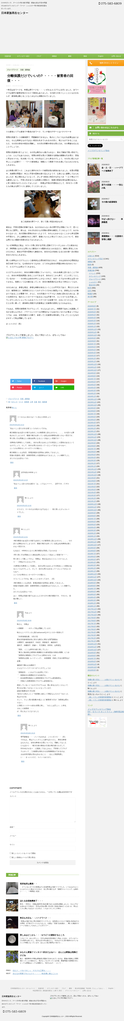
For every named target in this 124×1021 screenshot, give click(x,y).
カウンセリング (95, 276)
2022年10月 (92, 440)
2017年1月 (92, 641)
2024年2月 (92, 393)
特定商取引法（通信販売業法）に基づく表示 (47, 991)
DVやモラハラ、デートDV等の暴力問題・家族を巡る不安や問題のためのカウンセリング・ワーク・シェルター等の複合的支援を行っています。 (24, 1004)
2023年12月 (92, 399)
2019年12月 (92, 539)
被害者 (44, 402)
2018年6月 (92, 591)
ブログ (38, 56)
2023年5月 (92, 420)
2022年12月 (92, 434)
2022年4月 (92, 457)
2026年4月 (92, 318)
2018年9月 (92, 583)
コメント (13, 796)
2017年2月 (92, 638)
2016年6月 (92, 661)
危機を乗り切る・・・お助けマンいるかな (104, 680)
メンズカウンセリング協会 (98, 151)
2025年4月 (92, 353)
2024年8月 (92, 376)
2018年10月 (92, 580)
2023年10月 (92, 405)
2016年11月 (92, 647)
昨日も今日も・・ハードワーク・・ (35, 918)
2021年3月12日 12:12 (17, 425)
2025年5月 (92, 350)
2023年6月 (92, 417)
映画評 (90, 294)
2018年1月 (92, 606)
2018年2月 (92, 603)
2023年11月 (92, 402)
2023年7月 (92, 414)
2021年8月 (92, 481)
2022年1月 (92, 466)
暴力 (39, 402)
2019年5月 (92, 559)
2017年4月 (92, 632)
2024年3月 (92, 391)
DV (9, 402)
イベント (92, 273)
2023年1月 (92, 431)
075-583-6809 (111, 3)
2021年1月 (92, 501)
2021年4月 (92, 492)
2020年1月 (92, 536)
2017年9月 (92, 618)
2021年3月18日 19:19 (28, 733)
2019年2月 (92, 568)
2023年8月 (92, 411)
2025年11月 (92, 332)
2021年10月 (92, 475)
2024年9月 (92, 373)
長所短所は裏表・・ (28, 884)
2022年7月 (92, 449)
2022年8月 (92, 446)
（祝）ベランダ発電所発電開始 (99, 697)
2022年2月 (92, 463)
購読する (95, 133)
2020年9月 (92, 513)
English (100, 56)
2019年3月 (92, 565)
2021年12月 (92, 469)
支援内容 (8, 56)
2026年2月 (92, 324)
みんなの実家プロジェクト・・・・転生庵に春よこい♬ (35, 973)
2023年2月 (92, 428)
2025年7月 (92, 344)
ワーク (21, 402)
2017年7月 (92, 624)
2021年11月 (92, 472)
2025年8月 (92, 341)
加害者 (26, 402)
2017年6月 (92, 626)
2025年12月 (92, 329)
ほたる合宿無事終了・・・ (31, 901)
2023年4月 (92, 423)
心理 (31, 402)
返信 (11, 462)
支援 (35, 402)
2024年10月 (92, 370)
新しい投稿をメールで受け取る (23, 857)
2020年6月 (92, 522)
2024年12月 (92, 364)
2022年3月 (92, 460)
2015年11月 (92, 664)
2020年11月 (92, 507)
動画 (85, 56)
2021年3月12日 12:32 (24, 505)
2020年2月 (92, 533)
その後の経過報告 (109, 202)
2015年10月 (92, 667)
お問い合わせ (116, 56)
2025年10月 (92, 335)
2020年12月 (92, 504)
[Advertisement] (62, 35)
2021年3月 (92, 495)
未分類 (90, 297)
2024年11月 (92, 367)
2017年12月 (92, 609)
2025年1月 (92, 361)
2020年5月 (92, 524)
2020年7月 (92, 519)
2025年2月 (92, 358)
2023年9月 (92, 408)
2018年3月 (92, 600)
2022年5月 (92, 455)
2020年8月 (92, 516)
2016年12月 (92, 644)
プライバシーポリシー (72, 991)
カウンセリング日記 (95, 259)
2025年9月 (92, 338)
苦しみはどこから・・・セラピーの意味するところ (42, 935)
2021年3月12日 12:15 (20, 480)
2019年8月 (92, 551)
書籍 (69, 56)
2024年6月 (92, 382)
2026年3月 (92, 321)
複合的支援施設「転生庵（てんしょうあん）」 (90, 988)
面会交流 (92, 285)
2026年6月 (92, 312)
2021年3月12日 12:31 (20, 537)
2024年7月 (92, 379)
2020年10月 (92, 510)
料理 (89, 288)
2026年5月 (92, 315)
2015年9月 (92, 670)
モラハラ (14, 402)
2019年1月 (92, 571)
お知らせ (91, 256)
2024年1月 (92, 396)
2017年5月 (92, 629)
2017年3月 (92, 635)
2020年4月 (92, 527)
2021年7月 (92, 484)
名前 (12, 827)
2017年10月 (92, 615)
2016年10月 (92, 650)
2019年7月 (92, 554)
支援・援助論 (25, 399)
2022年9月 (92, 443)
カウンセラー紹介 (23, 56)
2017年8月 (92, 621)
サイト (12, 845)
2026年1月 (92, 326)
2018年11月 (92, 577)
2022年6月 (92, 452)
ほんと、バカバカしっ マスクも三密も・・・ (32, 970)
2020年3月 (92, 530)
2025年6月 (92, 347)
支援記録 (91, 270)
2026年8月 (92, 306)
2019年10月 (92, 545)
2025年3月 (92, 356)
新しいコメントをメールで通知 (23, 853)
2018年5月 (92, 594)
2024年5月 (92, 385)
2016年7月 (92, 658)
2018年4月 (92, 597)
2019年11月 (92, 542)
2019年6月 (92, 557)
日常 (89, 291)
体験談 (54, 56)
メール (13, 836)
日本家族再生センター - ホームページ (23, 988)
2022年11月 (92, 437)
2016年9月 (92, 653)
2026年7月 (92, 309)
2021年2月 (92, 498)
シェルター (93, 282)
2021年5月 (92, 490)
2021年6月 (92, 487)
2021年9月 (92, 478)
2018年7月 (92, 589)
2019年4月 (92, 562)
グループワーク (13, 399)
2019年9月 (92, 548)
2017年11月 (92, 612)
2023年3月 (92, 425)
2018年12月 (92, 574)
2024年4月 (92, 388)
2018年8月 (92, 586)
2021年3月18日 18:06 (24, 620)
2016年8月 (92, 656)
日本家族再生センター (14, 13)
